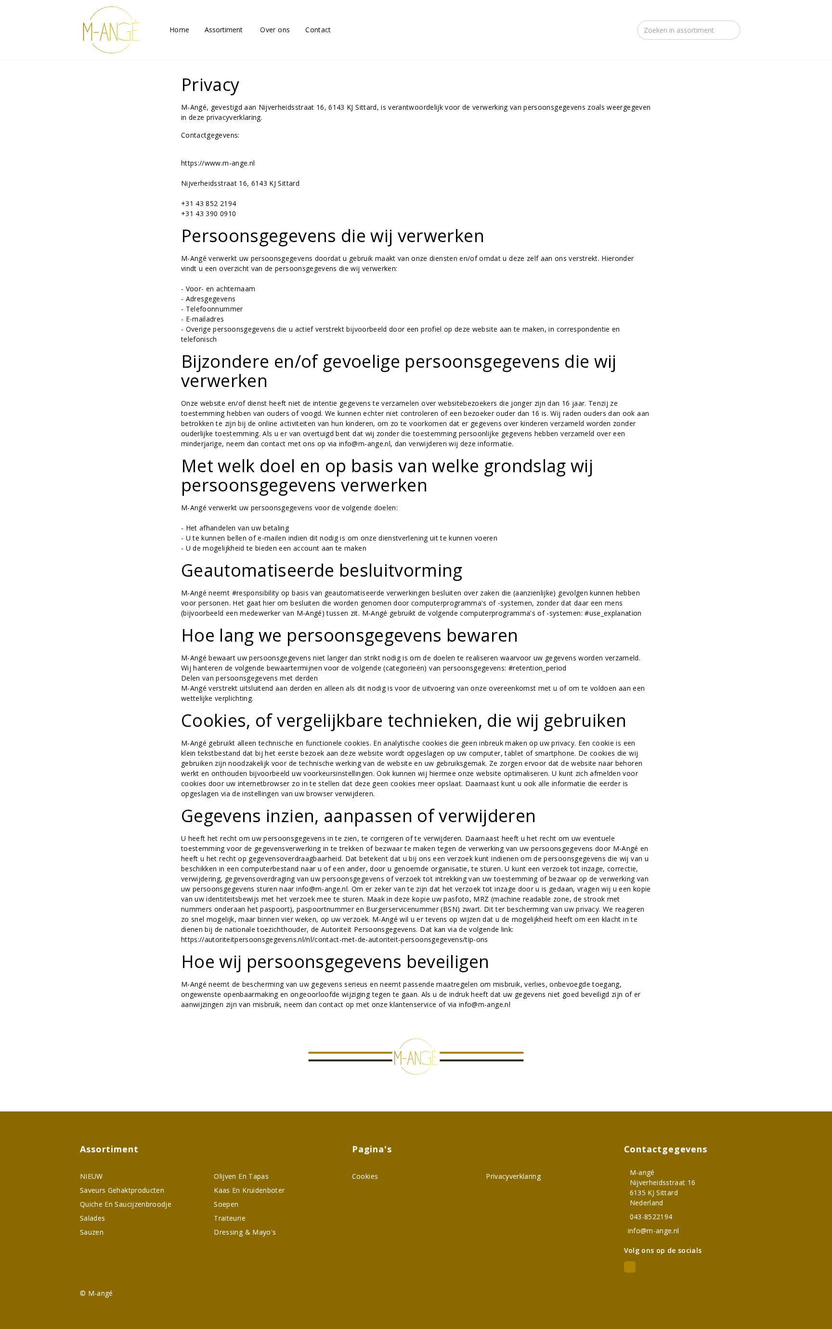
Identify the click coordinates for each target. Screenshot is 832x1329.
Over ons (275, 29)
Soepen (226, 1204)
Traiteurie (230, 1218)
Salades (92, 1218)
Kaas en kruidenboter (249, 1190)
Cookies (365, 1176)
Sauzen (92, 1232)
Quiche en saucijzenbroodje (125, 1204)
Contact (318, 29)
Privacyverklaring (513, 1176)
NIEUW (91, 1176)
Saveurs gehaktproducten (122, 1190)
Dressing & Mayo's (245, 1232)
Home (179, 29)
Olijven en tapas (241, 1176)
